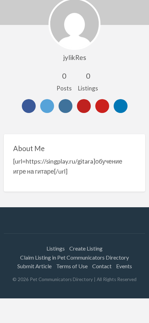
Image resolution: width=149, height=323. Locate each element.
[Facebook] (29, 106)
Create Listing (86, 248)
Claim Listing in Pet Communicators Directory (74, 257)
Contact (102, 266)
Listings (55, 248)
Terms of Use (72, 266)
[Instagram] (65, 106)
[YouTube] (84, 106)
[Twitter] (47, 106)
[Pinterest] (102, 106)
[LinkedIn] (121, 106)
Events (124, 266)
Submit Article (34, 266)
